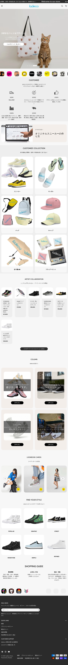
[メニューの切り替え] (2, 6)
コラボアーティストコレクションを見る (34, 349)
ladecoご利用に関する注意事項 (9, 642)
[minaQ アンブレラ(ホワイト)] (20, 293)
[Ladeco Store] (6, 73)
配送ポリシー (4, 629)
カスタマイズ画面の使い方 (8, 645)
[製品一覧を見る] (18, 489)
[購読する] (38, 610)
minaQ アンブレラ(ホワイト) (20, 303)
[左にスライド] (5, 478)
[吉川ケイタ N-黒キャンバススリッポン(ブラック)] (61, 293)
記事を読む (17, 403)
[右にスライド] (63, 478)
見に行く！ (34, 45)
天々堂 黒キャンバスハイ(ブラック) (33, 303)
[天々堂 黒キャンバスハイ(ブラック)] (34, 293)
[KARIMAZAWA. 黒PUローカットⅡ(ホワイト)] (47, 293)
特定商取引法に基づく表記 (8, 635)
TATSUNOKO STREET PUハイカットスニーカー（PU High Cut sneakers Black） (6, 307)
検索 (2, 623)
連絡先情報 (4, 632)
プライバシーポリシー (7, 626)
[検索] (62, 6)
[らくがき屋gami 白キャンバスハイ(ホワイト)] (6, 325)
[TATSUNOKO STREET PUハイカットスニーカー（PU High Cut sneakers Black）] (6, 293)
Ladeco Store (9, 656)
